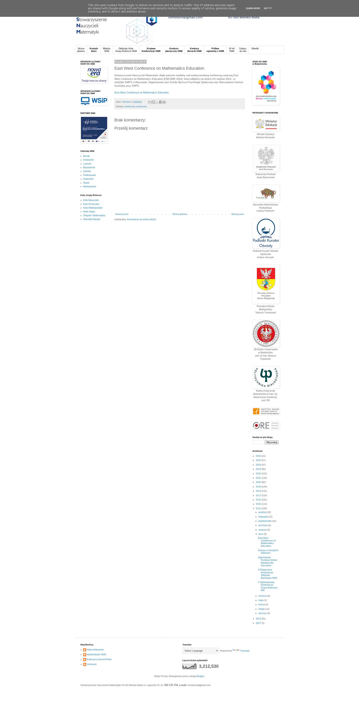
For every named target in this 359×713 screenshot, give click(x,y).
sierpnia (262, 529)
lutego (261, 609)
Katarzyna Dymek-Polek (99, 659)
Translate (245, 651)
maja (261, 600)
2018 (259, 491)
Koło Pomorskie (91, 204)
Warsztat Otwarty (91, 219)
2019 (259, 486)
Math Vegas (89, 211)
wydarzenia (141, 106)
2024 (259, 465)
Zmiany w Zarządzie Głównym (268, 551)
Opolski (87, 171)
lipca (261, 534)
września (263, 525)
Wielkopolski (89, 186)
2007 (259, 623)
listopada (263, 516)
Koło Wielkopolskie (93, 208)
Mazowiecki (89, 167)
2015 (259, 504)
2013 (259, 618)
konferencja (129, 106)
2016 (259, 499)
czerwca (262, 596)
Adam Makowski (95, 649)
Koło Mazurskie (91, 200)
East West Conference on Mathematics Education (141, 92)
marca (261, 604)
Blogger (200, 676)
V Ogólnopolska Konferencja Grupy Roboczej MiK (267, 586)
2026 (259, 456)
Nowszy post (121, 214)
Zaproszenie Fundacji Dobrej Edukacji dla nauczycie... (267, 561)
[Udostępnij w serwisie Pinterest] (164, 102)
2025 (259, 460)
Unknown (92, 664)
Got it (268, 8)
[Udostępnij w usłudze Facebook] (160, 102)
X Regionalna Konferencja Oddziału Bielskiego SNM (267, 573)
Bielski (86, 156)
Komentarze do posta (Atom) (141, 219)
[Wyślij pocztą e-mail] (150, 102)
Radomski (88, 179)
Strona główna (179, 214)
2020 (259, 482)
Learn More (253, 8)
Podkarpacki (89, 175)
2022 (259, 473)
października (265, 521)
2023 (259, 469)
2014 (259, 508)
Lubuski (87, 163)
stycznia (262, 613)
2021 (259, 478)
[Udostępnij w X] (157, 102)
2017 (259, 495)
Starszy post (237, 214)
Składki (255, 48)
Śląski (86, 183)
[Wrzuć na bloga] (153, 102)
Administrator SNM (96, 654)
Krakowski (88, 160)
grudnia (262, 512)
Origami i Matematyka (94, 215)
